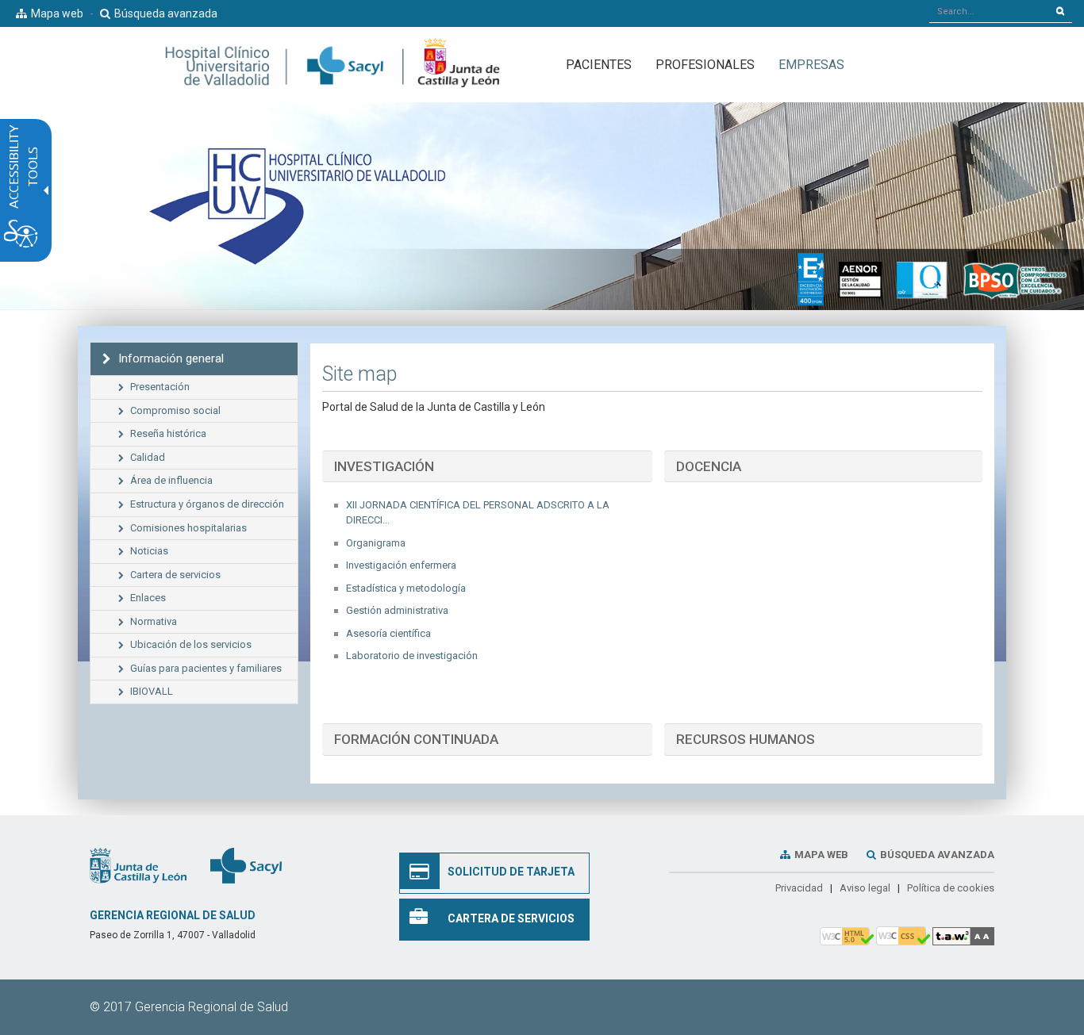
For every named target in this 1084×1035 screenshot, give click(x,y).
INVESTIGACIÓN (384, 466)
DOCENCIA (708, 466)
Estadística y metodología (406, 588)
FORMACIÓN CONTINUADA (416, 739)
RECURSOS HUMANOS (745, 739)
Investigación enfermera (401, 565)
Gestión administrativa (397, 610)
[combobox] (989, 11)
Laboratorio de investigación (412, 655)
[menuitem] (811, 64)
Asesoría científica (388, 633)
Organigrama (376, 543)
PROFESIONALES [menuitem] (705, 64)
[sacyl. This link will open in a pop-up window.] (246, 864)
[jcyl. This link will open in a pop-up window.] (138, 864)
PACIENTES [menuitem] (599, 64)
